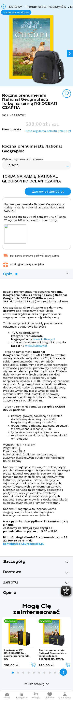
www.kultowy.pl (44, 339)
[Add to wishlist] (66, 93)
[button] (65, 695)
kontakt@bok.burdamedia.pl (23, 543)
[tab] (12, 673)
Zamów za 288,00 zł (48, 191)
